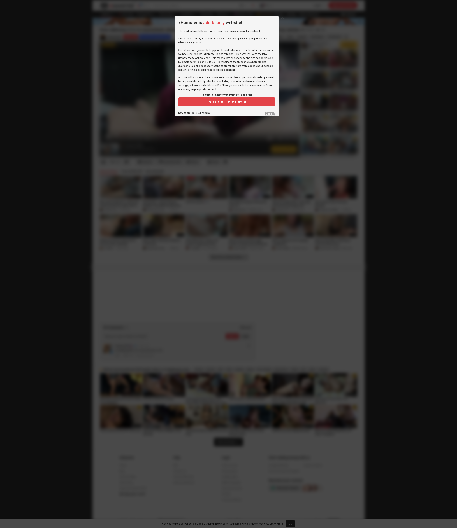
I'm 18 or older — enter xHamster (226, 101)
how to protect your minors (194, 113)
